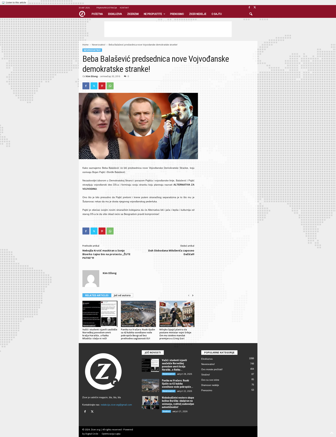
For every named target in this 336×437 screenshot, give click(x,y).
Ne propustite (153, 14)
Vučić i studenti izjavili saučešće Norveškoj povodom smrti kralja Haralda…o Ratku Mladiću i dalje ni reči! (99, 334)
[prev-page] (188, 295)
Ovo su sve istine (210, 380)
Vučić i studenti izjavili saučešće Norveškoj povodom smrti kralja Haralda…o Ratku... (174, 365)
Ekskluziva (115, 14)
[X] (255, 7)
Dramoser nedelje (210, 385)
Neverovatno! (98, 44)
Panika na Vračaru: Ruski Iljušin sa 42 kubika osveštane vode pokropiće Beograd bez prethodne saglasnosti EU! (138, 334)
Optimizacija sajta (111, 433)
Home (85, 44)
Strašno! (166, 411)
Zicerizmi (133, 14)
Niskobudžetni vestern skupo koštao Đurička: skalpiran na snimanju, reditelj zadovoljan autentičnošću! (178, 402)
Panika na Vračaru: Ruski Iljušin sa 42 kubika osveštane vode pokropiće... (177, 383)
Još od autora (122, 295)
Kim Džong (92, 76)
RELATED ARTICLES (96, 295)
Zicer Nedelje (197, 14)
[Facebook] (249, 7)
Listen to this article (16, 2)
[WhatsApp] (110, 85)
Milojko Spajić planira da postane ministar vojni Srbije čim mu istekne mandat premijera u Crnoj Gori (175, 334)
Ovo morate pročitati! (212, 369)
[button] (251, 14)
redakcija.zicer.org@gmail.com (116, 404)
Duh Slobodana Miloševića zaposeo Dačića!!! (171, 252)
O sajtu (217, 14)
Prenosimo (177, 14)
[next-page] (192, 295)
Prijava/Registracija (106, 7)
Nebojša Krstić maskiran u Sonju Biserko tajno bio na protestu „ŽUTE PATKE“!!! (106, 254)
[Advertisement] (168, 29)
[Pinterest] (102, 85)
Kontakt (124, 7)
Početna (97, 14)
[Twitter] (93, 85)
